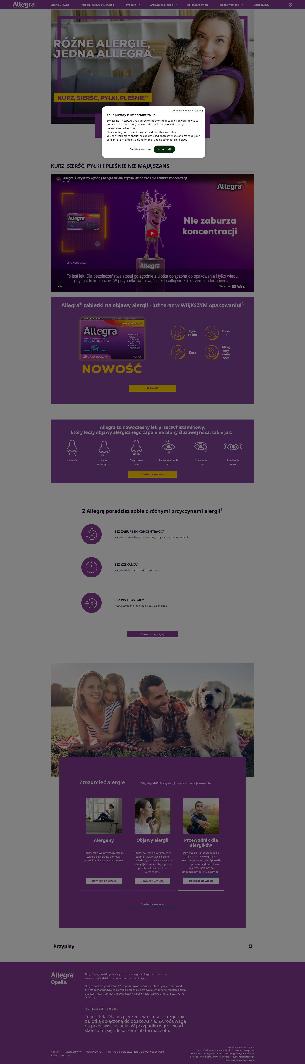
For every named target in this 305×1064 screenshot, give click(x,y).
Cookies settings (140, 149)
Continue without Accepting (187, 110)
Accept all (164, 149)
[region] (153, 132)
